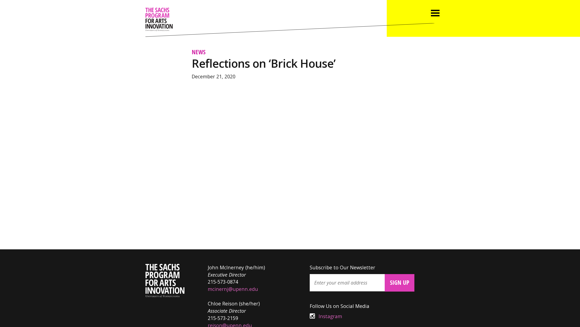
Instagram (326, 316)
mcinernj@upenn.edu (233, 289)
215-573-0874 (223, 281)
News (198, 52)
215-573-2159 (223, 318)
